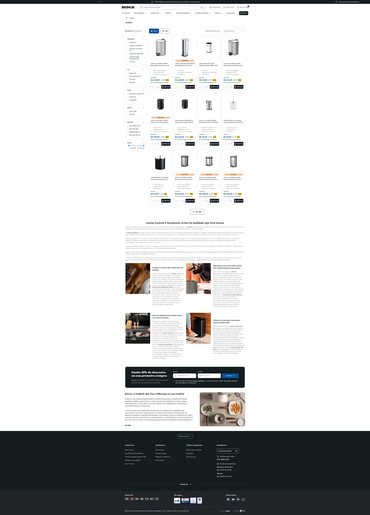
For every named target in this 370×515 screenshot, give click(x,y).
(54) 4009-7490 (223, 459)
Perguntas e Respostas (163, 457)
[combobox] (233, 31)
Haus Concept (129, 464)
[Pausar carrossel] (100, 2)
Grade (155, 31)
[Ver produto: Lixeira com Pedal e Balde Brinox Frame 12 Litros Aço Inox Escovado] (185, 161)
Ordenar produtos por (212, 31)
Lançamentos (230, 13)
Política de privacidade (194, 450)
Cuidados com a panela (132, 460)
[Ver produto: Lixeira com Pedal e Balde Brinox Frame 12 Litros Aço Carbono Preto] (161, 104)
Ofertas (244, 13)
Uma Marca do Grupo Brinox (134, 453)
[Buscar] (202, 8)
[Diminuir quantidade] (153, 87)
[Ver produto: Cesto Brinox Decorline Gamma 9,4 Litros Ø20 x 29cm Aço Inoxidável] (209, 47)
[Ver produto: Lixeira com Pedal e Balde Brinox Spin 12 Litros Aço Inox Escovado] (161, 47)
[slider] (128, 145)
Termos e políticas (199, 381)
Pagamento (190, 453)
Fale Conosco (160, 450)
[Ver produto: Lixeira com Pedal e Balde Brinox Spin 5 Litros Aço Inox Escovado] (233, 47)
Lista (166, 31)
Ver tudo (127, 13)
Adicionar (167, 87)
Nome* (175, 371)
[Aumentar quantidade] (158, 87)
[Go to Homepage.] (128, 18)
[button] (185, 484)
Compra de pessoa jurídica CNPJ (135, 457)
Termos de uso (191, 457)
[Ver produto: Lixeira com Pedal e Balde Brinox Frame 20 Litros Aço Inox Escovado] (233, 161)
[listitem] (228, 499)
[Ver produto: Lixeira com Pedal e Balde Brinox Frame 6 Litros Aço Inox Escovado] (209, 161)
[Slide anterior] (175, 60)
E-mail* (200, 371)
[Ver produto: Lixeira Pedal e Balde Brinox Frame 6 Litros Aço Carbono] (185, 104)
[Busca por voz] (141, 7)
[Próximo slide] (194, 60)
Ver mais (132, 62)
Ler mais (128, 425)
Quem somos (129, 450)
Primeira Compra (161, 453)
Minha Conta (160, 460)
